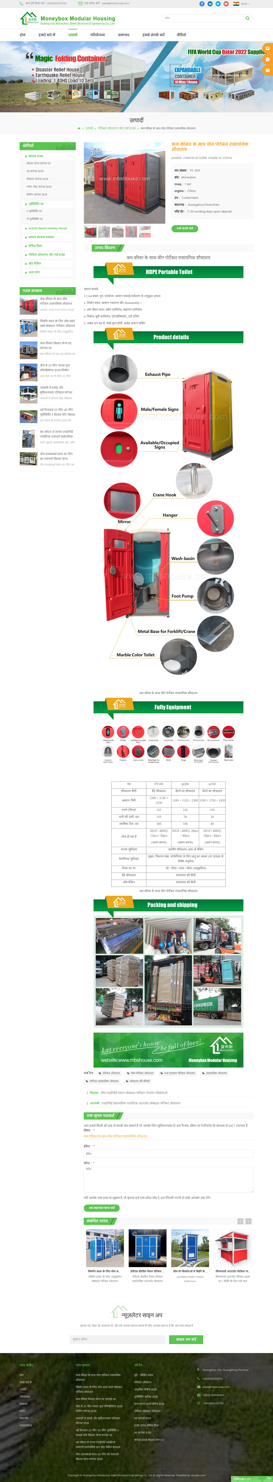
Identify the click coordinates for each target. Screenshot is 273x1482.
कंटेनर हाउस (36, 156)
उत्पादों (72, 35)
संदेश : (89, 1163)
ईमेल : (89, 1146)
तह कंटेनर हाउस (35, 171)
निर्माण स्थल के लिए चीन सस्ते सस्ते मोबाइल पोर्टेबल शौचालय (57, 323)
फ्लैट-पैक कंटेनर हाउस (39, 187)
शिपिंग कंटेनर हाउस (37, 195)
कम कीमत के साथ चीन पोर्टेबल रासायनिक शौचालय (56, 301)
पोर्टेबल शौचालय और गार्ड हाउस (117, 128)
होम (22, 35)
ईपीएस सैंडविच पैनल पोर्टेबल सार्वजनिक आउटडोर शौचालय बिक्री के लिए (106, 1271)
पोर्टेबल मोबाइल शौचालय (147, 1411)
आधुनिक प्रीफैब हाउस (145, 1390)
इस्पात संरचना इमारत (41, 237)
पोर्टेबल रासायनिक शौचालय (104, 1081)
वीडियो (181, 35)
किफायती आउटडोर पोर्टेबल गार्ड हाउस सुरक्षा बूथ (191, 1271)
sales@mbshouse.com (115, 3)
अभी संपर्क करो (184, 229)
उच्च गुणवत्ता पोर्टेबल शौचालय (179, 1073)
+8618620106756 (56, 3)
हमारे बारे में (47, 35)
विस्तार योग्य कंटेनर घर (39, 164)
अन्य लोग (34, 272)
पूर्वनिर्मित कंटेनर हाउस (146, 1397)
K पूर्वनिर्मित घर (34, 211)
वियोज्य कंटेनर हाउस (37, 179)
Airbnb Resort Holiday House (48, 229)
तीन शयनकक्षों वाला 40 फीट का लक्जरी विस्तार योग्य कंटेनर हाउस (56, 457)
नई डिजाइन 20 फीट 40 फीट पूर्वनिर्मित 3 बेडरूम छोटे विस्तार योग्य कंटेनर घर (57, 412)
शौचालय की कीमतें (140, 1081)
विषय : (89, 1130)
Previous (240, 1221)
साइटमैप (24, 1418)
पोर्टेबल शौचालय (111, 1073)
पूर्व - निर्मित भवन (143, 1375)
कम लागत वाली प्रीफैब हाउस (149, 1404)
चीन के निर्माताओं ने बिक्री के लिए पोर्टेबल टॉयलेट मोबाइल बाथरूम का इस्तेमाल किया (149, 1271)
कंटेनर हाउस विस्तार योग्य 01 (149, 1440)
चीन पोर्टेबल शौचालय (142, 1073)
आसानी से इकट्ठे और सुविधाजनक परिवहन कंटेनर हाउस (56, 390)
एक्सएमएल (26, 1426)
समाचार (123, 35)
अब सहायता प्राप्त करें (102, 1208)
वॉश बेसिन (35, 264)
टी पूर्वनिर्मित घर (35, 219)
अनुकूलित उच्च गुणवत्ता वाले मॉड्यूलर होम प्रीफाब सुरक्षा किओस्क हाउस (234, 1271)
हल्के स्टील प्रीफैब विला (146, 1426)
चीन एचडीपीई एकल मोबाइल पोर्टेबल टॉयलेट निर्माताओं (134, 1093)
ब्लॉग (22, 1411)
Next (248, 1221)
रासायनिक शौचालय (216, 1073)
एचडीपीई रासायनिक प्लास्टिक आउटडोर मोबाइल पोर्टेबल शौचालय (141, 1103)
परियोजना (97, 35)
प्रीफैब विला (35, 246)
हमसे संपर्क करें (153, 35)
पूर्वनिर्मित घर (36, 204)
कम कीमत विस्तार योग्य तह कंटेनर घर (55, 345)
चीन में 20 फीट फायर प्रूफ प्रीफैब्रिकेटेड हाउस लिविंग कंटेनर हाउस (55, 368)
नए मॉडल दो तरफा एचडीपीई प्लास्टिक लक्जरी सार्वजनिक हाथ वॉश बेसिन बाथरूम (56, 434)
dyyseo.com (198, 1475)
